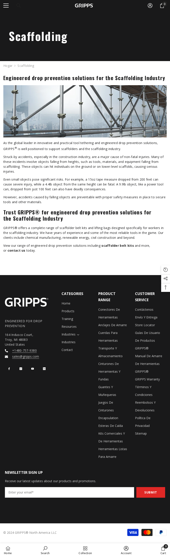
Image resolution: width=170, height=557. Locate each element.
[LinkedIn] (44, 368)
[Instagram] (21, 368)
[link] (45, 550)
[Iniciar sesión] (150, 5)
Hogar (7, 66)
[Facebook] (9, 368)
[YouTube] (32, 368)
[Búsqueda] (18, 5)
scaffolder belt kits (117, 245)
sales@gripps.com (25, 356)
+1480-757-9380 (24, 350)
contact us (16, 250)
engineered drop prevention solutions (59, 245)
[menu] (6, 5)
